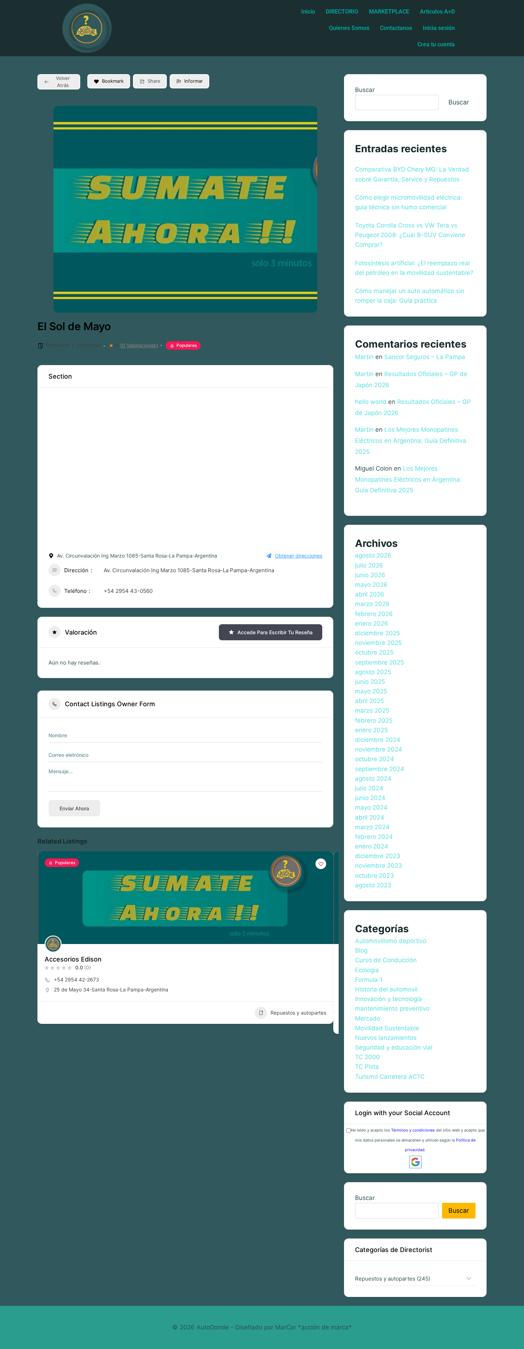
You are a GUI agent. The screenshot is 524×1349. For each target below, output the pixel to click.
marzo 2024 (372, 827)
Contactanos (396, 28)
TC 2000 (367, 1057)
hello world (370, 401)
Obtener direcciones (298, 556)
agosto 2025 (373, 672)
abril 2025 (369, 700)
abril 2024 (369, 817)
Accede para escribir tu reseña (275, 632)
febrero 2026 (374, 613)
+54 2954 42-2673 (76, 979)
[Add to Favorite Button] (320, 863)
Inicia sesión (439, 28)
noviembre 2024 (378, 749)
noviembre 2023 (378, 865)
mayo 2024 (371, 807)
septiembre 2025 (379, 662)
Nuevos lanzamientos (386, 1037)
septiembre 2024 (379, 769)
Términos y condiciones (413, 1130)
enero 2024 (371, 846)
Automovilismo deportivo (390, 940)
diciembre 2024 (377, 739)
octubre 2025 (374, 652)
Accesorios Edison (73, 959)
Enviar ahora (74, 808)
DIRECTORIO (342, 11)
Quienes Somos (349, 28)
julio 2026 (369, 565)
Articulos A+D (437, 11)
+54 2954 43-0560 (128, 591)
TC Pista (367, 1066)
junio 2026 (370, 575)
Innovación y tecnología (388, 998)
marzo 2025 (372, 710)
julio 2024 (369, 788)
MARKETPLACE (389, 11)
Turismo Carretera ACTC (390, 1076)
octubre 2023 (374, 875)
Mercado (367, 1018)
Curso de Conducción (386, 960)
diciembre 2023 (377, 856)
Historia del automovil (386, 989)
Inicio (308, 11)
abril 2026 (369, 594)
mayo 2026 (371, 584)
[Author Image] (53, 944)
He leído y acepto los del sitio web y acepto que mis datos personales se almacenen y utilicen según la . (418, 1140)
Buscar (365, 89)
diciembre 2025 (377, 633)
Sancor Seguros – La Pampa (424, 356)
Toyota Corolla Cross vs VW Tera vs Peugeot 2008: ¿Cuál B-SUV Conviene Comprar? (410, 235)
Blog (361, 950)
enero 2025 (371, 730)
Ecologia (367, 970)
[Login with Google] (415, 1162)
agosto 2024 (373, 778)
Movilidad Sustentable (387, 1028)
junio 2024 (370, 797)
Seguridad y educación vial (393, 1047)
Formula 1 (368, 979)
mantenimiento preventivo (392, 1008)
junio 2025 (370, 681)
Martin (364, 356)
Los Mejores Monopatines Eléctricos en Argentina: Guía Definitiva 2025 (410, 440)
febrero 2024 (374, 836)
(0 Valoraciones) (139, 345)
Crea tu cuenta (436, 44)
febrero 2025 (373, 720)
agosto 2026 (373, 555)
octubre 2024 (374, 759)
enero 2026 (371, 623)
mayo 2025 (371, 691)
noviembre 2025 (378, 642)
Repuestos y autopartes (73, 345)
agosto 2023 (373, 885)
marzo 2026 (372, 603)
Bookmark (113, 81)
